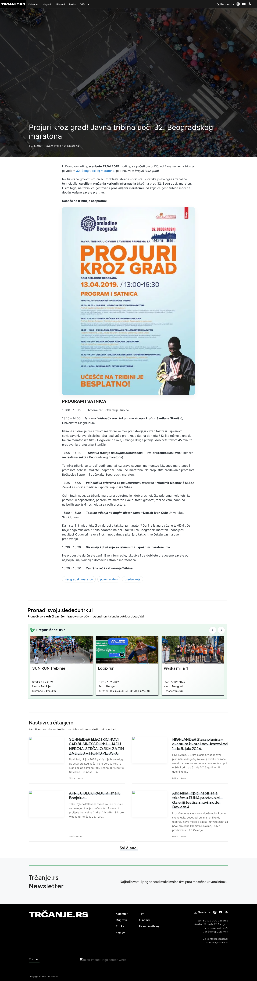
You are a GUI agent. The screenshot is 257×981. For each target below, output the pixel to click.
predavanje (132, 579)
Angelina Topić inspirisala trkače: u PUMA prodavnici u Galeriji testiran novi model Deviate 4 (197, 799)
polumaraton (109, 579)
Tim (141, 913)
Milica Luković (76, 778)
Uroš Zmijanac (76, 836)
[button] (212, 630)
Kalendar (33, 4)
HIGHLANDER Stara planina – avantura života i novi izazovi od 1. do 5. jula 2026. (200, 744)
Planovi (60, 4)
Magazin (47, 4)
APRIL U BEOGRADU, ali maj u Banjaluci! (94, 795)
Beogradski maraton (79, 579)
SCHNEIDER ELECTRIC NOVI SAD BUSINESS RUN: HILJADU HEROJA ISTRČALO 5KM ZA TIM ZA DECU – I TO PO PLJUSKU (96, 746)
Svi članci (129, 848)
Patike (72, 4)
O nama (144, 920)
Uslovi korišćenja (150, 926)
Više (82, 4)
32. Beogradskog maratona (95, 170)
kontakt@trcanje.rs (217, 942)
